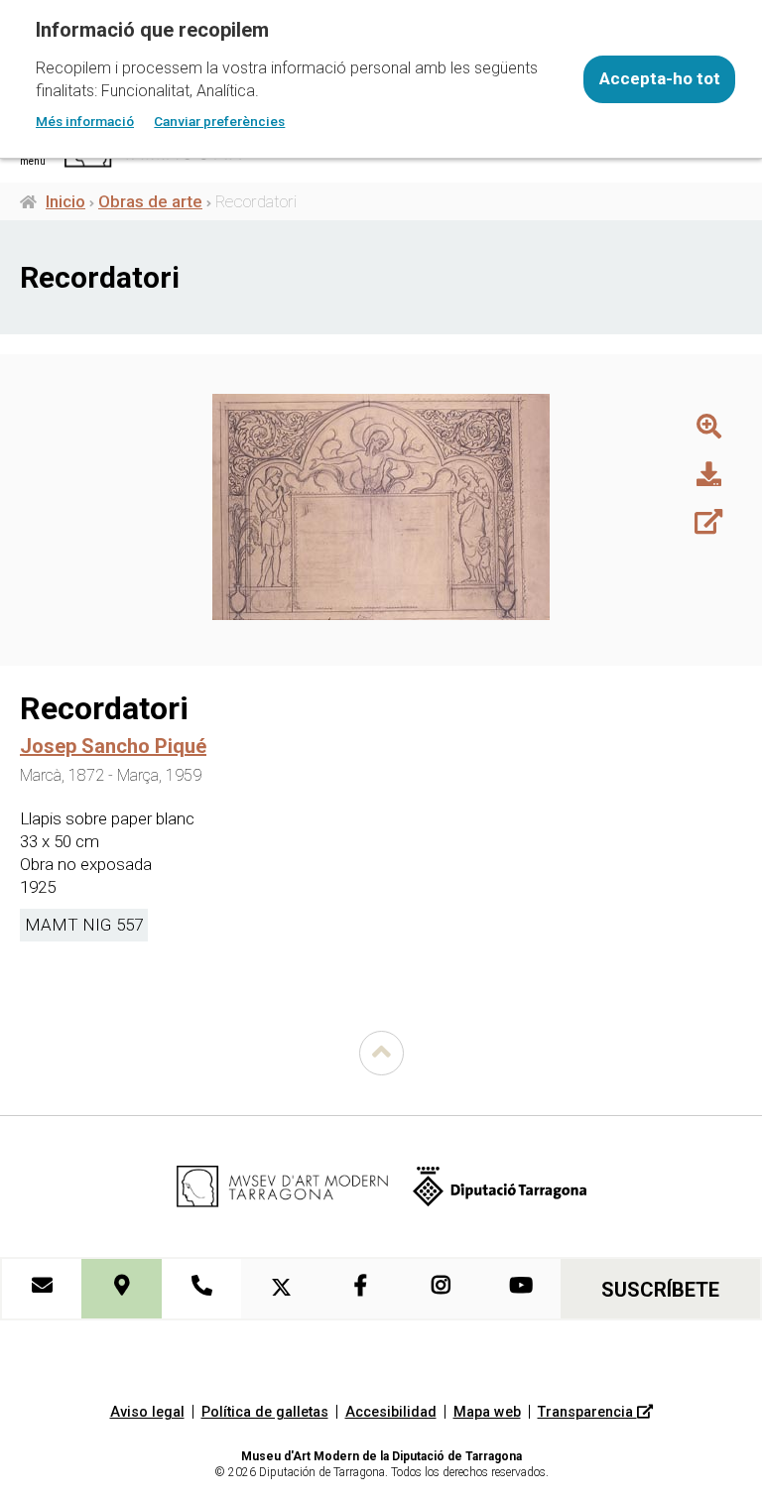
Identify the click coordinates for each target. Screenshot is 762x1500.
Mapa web (487, 1412)
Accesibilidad (391, 1412)
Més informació (85, 121)
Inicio (65, 201)
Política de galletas (264, 1412)
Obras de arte (150, 201)
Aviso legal (147, 1412)
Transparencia (587, 1412)
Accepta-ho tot (659, 78)
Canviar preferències (219, 121)
